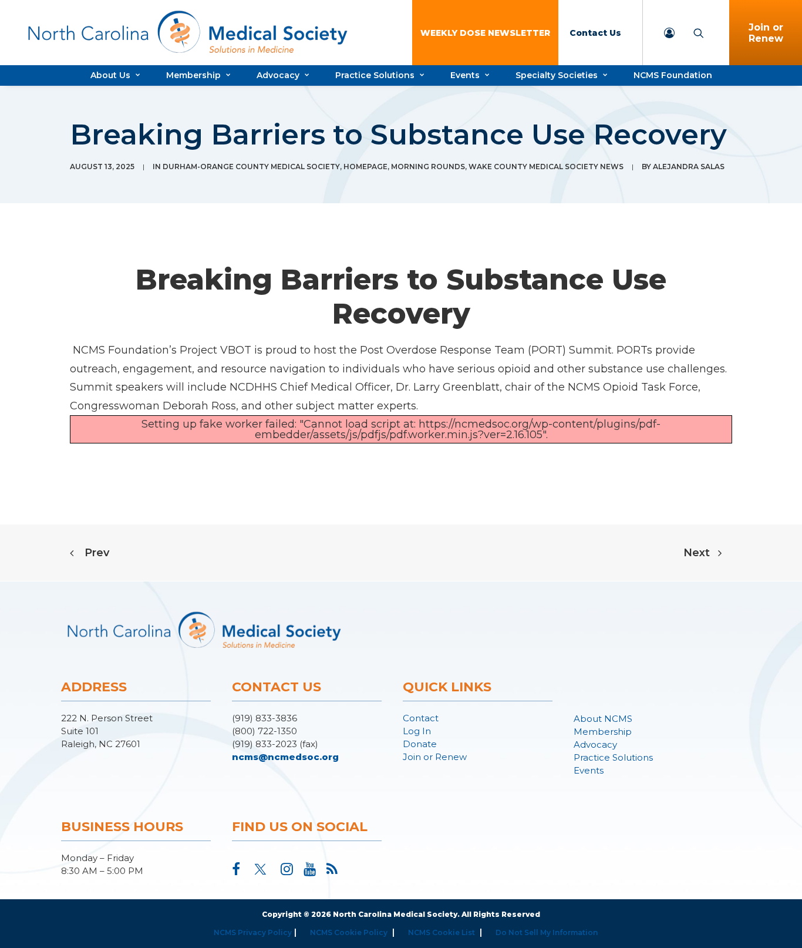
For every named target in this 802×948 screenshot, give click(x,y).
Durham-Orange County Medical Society (251, 166)
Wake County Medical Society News (546, 166)
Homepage (365, 166)
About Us (110, 75)
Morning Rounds (428, 166)
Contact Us (595, 33)
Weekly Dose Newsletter (485, 33)
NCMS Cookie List (441, 932)
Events (465, 75)
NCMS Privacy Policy (253, 932)
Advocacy (278, 75)
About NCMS (603, 718)
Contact (421, 718)
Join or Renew (435, 756)
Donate (420, 743)
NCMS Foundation (672, 75)
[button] (236, 871)
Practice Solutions (375, 75)
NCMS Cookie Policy (348, 932)
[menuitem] (485, 32)
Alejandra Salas (689, 166)
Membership (193, 75)
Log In (417, 731)
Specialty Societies (556, 75)
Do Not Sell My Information (547, 932)
